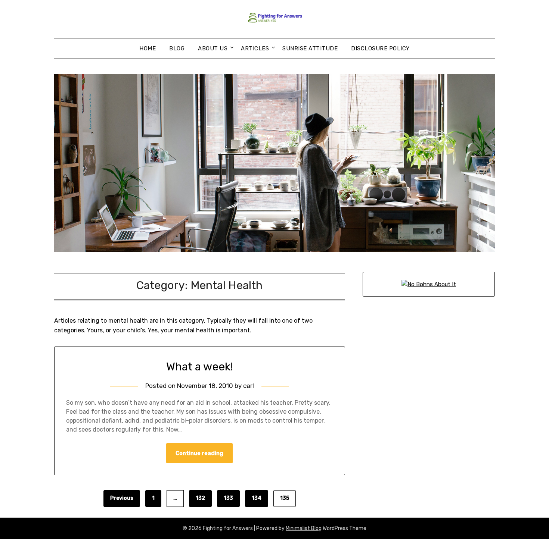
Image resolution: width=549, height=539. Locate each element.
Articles (255, 48)
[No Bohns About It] (428, 284)
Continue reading (199, 453)
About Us (212, 48)
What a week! (199, 366)
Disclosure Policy (380, 48)
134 (256, 498)
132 (200, 498)
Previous (121, 498)
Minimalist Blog (304, 528)
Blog (176, 48)
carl (248, 385)
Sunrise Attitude (310, 48)
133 (228, 498)
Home (147, 48)
